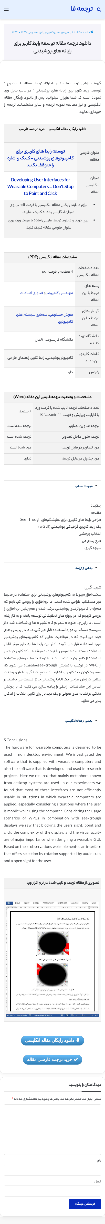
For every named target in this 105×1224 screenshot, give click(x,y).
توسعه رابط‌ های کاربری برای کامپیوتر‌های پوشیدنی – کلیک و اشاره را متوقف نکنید (40, 158)
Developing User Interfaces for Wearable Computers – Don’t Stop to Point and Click (40, 187)
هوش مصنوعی (61, 315)
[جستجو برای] (98, 11)
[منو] (6, 11)
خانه (87, 32)
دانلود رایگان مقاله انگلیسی (49, 1040)
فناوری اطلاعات (31, 293)
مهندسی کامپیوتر (60, 293)
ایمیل (97, 1181)
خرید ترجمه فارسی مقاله (49, 1059)
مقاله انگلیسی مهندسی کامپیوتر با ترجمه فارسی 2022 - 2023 (47, 32)
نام (99, 1161)
